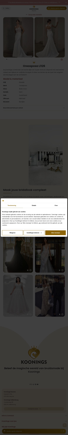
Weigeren (12, 232)
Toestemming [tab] (12, 205)
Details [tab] (34, 205)
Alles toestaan (55, 232)
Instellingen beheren (33, 232)
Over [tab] (56, 205)
